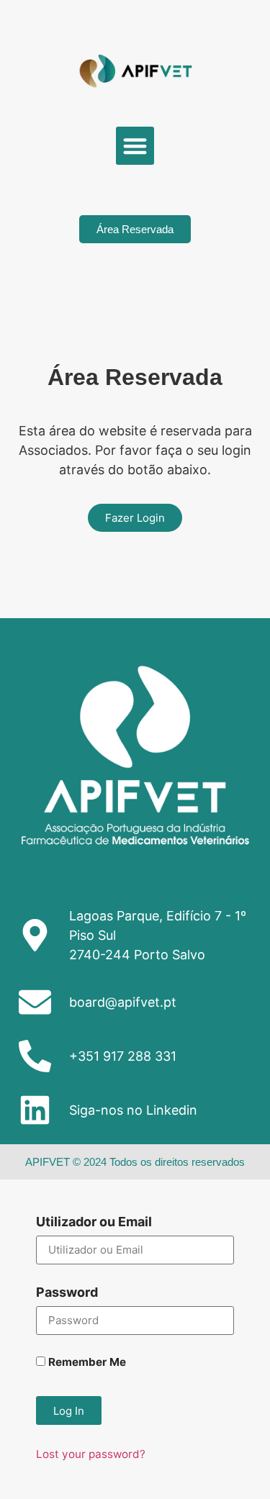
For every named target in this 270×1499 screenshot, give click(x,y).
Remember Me (85, 1363)
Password (67, 1293)
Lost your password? (90, 1454)
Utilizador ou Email (94, 1222)
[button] (135, 146)
